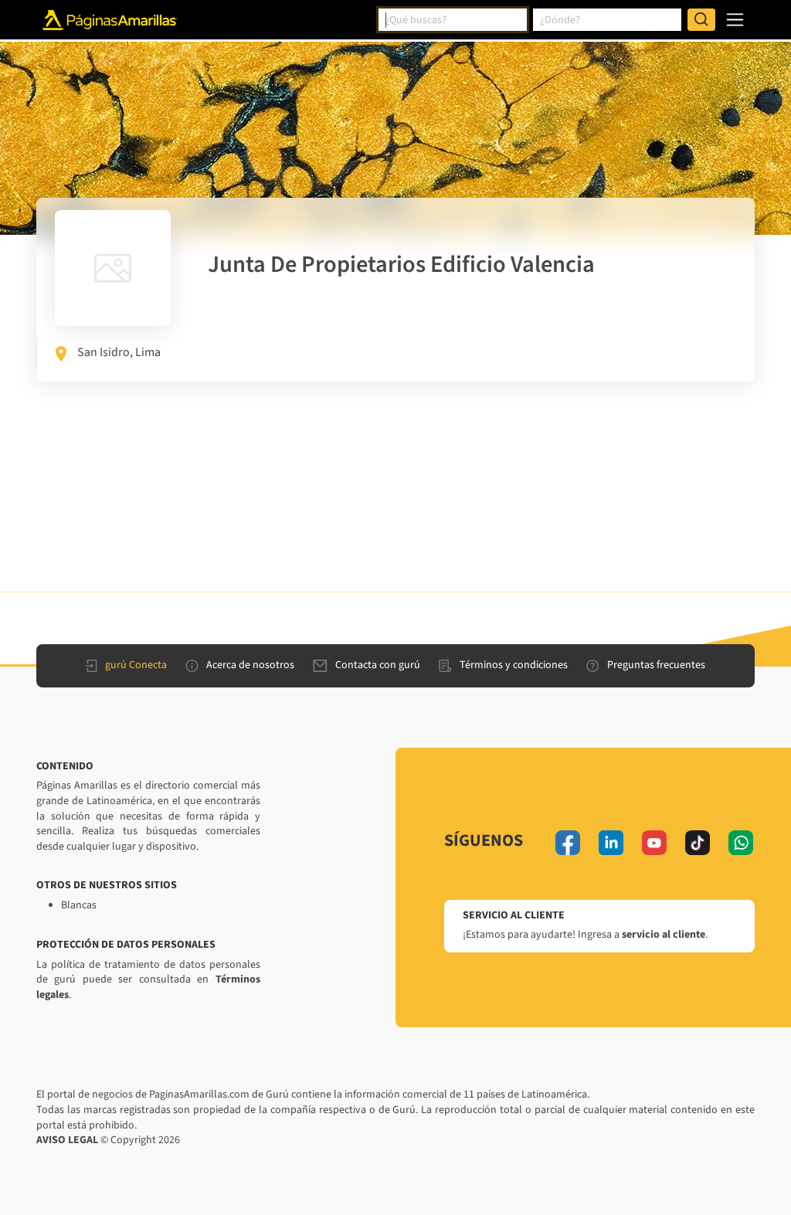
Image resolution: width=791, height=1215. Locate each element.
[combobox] (453, 20)
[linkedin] (611, 842)
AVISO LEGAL (67, 1140)
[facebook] (567, 842)
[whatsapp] (740, 842)
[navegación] (735, 19)
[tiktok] (697, 842)
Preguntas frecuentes (656, 665)
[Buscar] (701, 20)
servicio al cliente (663, 934)
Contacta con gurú (377, 665)
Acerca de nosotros (250, 665)
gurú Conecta (136, 665)
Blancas (79, 905)
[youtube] (654, 842)
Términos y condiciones (514, 665)
